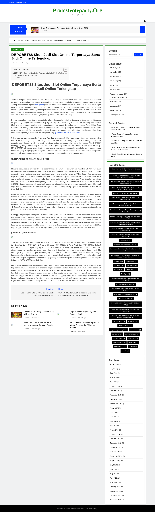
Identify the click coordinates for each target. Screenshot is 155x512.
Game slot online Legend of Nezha (125, 245)
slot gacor (39, 105)
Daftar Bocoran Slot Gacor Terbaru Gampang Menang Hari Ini (125, 211)
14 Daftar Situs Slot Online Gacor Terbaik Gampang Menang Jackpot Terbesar (125, 176)
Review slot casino (116, 94)
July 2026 (113, 369)
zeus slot (125, 351)
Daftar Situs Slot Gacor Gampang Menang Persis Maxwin (125, 235)
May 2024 (113, 421)
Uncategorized (17, 49)
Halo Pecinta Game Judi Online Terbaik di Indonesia (125, 250)
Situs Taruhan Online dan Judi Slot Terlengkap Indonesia (125, 310)
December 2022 (115, 495)
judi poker (113, 81)
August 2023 (114, 460)
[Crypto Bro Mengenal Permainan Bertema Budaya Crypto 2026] (34, 31)
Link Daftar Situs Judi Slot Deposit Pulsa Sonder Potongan (125, 279)
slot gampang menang (118, 330)
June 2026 (113, 373)
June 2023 (113, 469)
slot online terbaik (119, 342)
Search (138, 55)
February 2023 (115, 487)
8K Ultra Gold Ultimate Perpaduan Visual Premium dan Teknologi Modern (84, 325)
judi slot (112, 85)
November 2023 (115, 447)
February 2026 (115, 386)
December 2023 (115, 443)
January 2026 (114, 390)
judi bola (113, 68)
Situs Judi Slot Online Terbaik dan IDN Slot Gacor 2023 (125, 304)
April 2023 (113, 478)
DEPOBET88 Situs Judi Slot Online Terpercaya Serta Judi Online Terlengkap (40, 73)
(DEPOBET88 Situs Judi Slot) (27, 75)
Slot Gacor (113, 101)
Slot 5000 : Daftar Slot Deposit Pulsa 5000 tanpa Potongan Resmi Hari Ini (125, 316)
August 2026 (114, 364)
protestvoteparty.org (77, 10)
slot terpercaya (120, 346)
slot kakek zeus (135, 330)
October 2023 (114, 452)
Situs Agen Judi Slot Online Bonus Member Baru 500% (125, 289)
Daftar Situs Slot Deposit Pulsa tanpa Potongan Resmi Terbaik (125, 229)
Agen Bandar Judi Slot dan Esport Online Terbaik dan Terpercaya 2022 (125, 182)
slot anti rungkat (119, 321)
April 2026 (113, 382)
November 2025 (115, 395)
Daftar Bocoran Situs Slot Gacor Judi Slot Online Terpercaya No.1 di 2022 (125, 205)
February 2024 (115, 434)
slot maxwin (117, 334)
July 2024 (113, 412)
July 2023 (113, 465)
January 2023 (114, 491)
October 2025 (114, 399)
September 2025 (115, 404)
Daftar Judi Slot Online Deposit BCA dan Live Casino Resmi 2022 (125, 217)
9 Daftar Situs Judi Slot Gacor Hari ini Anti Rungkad (125, 170)
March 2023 (114, 482)
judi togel (113, 89)
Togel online (114, 110)
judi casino (113, 72)
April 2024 (113, 425)
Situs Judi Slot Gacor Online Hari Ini (125, 294)
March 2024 (114, 430)
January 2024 (114, 439)
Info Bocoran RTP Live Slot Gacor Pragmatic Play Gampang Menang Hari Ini (125, 256)
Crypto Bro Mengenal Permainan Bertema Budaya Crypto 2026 (64, 28)
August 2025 (114, 408)
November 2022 (115, 500)
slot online (113, 106)
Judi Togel (125, 274)
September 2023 (115, 456)
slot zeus (133, 346)
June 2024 (113, 417)
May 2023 (113, 474)
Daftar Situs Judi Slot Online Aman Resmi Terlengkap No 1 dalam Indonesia (125, 223)
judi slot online (131, 269)
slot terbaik (133, 342)
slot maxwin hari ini (131, 334)
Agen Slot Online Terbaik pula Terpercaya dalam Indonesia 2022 (125, 198)
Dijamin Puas (125, 240)
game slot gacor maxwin (28, 78)
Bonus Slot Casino (118, 97)
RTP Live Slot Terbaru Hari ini (125, 284)
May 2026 (113, 377)
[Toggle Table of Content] (64, 70)
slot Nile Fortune (119, 338)
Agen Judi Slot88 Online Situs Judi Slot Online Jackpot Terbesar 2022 (125, 188)
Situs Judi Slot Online (125, 299)
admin (15, 63)
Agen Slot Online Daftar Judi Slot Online (125, 193)
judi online (113, 76)
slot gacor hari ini (125, 325)
